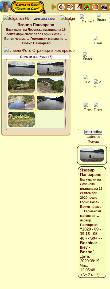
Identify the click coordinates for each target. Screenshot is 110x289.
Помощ (93, 141)
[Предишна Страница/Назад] (61, 6)
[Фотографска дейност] (104, 6)
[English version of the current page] (16, 18)
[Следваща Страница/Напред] (70, 6)
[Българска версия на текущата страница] (73, 18)
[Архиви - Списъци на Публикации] (78, 6)
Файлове (93, 137)
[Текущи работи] (95, 6)
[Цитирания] (87, 6)
